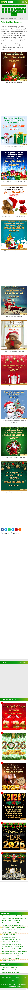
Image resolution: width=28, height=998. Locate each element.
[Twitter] (12, 529)
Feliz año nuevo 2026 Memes (10, 942)
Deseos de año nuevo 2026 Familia (12, 916)
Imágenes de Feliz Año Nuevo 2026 (12, 953)
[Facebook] (2, 529)
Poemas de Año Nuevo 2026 (10, 923)
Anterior (4, 662)
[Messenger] (5, 529)
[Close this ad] (27, 989)
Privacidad (24, 977)
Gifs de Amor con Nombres (10, 970)
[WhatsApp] (9, 529)
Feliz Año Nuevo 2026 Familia (10, 958)
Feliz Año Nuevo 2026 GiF (9, 932)
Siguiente (23, 662)
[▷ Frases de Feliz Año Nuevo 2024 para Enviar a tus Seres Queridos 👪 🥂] (14, 776)
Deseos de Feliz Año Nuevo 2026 (12, 949)
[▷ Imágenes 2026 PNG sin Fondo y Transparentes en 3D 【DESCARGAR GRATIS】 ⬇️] (14, 746)
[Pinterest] (16, 529)
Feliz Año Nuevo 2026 (8, 960)
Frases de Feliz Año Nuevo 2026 (11, 930)
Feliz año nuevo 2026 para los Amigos (13, 925)
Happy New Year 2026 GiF (10, 934)
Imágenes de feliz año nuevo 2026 (12, 939)
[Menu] (23, 2)
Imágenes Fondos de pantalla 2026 (12, 946)
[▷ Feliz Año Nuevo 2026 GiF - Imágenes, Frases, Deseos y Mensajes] (7, 2)
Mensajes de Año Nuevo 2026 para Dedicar (15, 951)
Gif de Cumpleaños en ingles (10, 972)
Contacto (16, 977)
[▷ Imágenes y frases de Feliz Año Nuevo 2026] (14, 806)
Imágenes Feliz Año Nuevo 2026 (11, 944)
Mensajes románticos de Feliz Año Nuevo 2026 (15, 956)
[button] (3, 6)
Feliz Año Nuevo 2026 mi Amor (11, 920)
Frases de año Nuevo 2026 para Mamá (13, 927)
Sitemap (14, 980)
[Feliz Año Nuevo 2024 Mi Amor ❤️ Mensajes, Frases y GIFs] (14, 716)
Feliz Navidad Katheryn (11, 22)
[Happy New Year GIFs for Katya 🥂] (14, 866)
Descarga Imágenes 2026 (9, 937)
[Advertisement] (14, 99)
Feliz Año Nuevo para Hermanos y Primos (14, 918)
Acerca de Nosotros (6, 977)
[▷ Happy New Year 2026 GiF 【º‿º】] (14, 836)
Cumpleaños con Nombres (10, 967)
